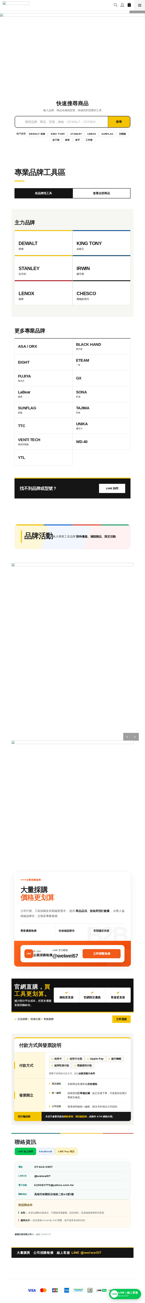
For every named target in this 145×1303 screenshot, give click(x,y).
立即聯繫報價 (101, 953)
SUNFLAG (107, 133)
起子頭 (56, 139)
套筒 (67, 139)
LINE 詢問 (112, 488)
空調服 (122, 133)
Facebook (45, 1151)
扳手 (77, 139)
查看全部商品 (101, 193)
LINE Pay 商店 (66, 1151)
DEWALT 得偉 (37, 133)
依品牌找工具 (43, 193)
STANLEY (76, 133)
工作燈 (89, 139)
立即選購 (121, 1019)
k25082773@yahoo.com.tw (54, 1185)
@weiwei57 (42, 1176)
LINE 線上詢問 (25, 1151)
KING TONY (58, 133)
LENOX (91, 133)
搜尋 (119, 121)
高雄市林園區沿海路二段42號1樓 (54, 1194)
